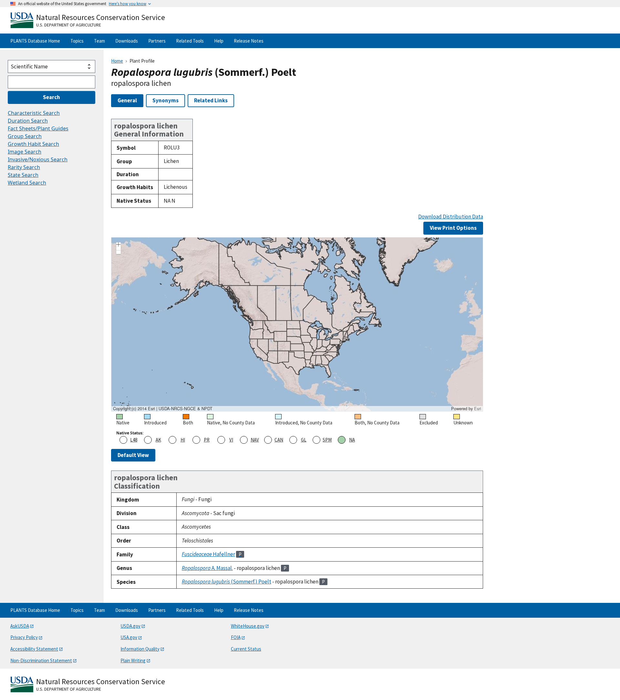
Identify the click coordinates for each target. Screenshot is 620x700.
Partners (157, 41)
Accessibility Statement (34, 649)
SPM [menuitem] (327, 440)
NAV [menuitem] (255, 440)
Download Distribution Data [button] (450, 216)
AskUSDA (19, 626)
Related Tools (190, 41)
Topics (77, 41)
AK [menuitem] (158, 440)
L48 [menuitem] (133, 440)
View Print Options (453, 227)
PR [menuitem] (207, 440)
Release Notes (249, 41)
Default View (133, 455)
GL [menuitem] (303, 440)
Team (99, 41)
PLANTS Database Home (35, 41)
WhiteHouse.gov (247, 626)
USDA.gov (130, 626)
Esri (477, 408)
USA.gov (128, 637)
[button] (118, 245)
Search (51, 97)
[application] (297, 324)
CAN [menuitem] (278, 440)
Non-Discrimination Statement (41, 660)
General (127, 100)
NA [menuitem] (352, 440)
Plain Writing (133, 660)
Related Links (211, 100)
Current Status (246, 649)
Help (218, 41)
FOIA (236, 637)
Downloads (126, 41)
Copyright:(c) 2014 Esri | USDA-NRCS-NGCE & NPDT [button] (162, 408)
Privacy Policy (24, 637)
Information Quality (140, 649)
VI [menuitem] (231, 440)
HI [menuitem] (183, 440)
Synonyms (165, 100)
